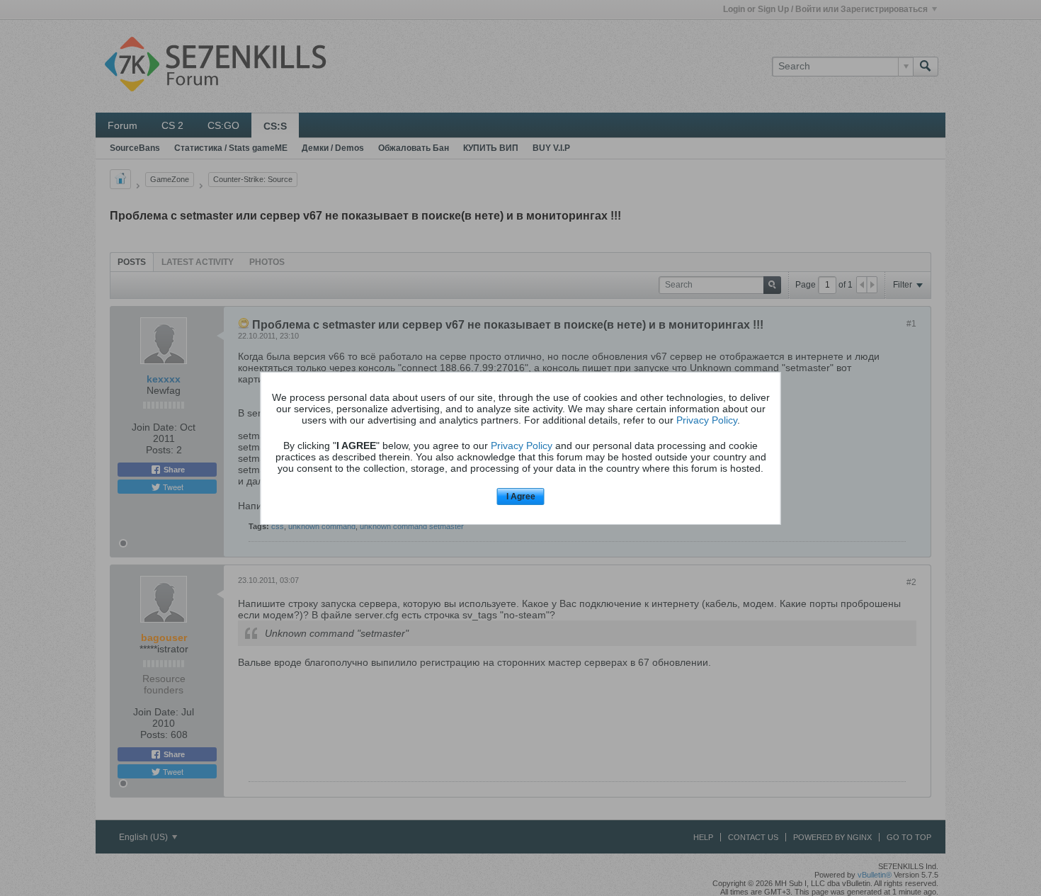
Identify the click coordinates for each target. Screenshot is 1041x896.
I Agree (520, 496)
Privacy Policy (706, 420)
